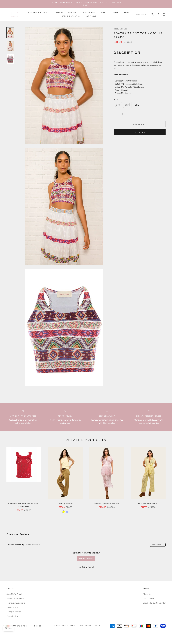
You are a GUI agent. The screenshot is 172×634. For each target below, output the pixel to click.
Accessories (89, 12)
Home (115, 12)
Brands (59, 12)
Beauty (104, 12)
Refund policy (12, 616)
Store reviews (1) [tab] (33, 544)
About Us (147, 594)
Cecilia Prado (121, 29)
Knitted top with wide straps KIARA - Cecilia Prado (24, 505)
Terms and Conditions (15, 603)
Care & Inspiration (71, 16)
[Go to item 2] (10, 45)
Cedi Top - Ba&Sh (65, 503)
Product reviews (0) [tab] (16, 544)
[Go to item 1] (10, 32)
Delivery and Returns (15, 598)
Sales (127, 12)
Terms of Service (13, 612)
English (140, 14)
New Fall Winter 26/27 (39, 12)
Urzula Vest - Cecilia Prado (148, 503)
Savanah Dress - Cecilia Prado (106, 503)
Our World (90, 16)
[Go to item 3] (10, 59)
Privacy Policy (12, 607)
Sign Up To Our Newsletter (154, 603)
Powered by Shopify (90, 626)
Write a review (86, 558)
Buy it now (139, 132)
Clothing (72, 12)
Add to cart (139, 124)
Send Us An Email (14, 594)
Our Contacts (148, 598)
